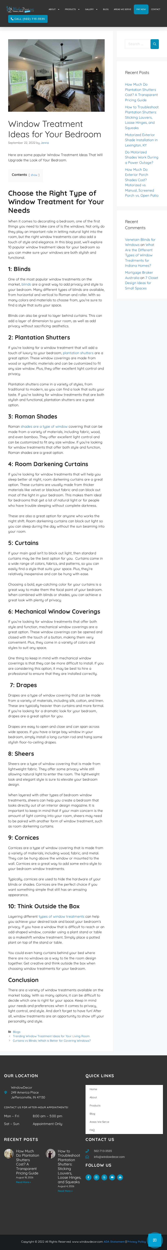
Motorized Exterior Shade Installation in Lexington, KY (141, 140)
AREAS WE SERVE (122, 9)
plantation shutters (78, 353)
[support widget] (154, 1240)
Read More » (23, 1182)
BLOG (106, 9)
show (34, 174)
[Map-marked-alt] (120, 1177)
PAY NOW (141, 9)
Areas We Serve (99, 1121)
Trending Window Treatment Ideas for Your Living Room (51, 1036)
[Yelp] (104, 1177)
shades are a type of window (44, 426)
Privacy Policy (136, 1241)
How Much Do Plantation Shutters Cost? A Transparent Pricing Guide (27, 1162)
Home (93, 1089)
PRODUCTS (70, 9)
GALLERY (89, 9)
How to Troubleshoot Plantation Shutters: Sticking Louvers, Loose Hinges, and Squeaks (142, 117)
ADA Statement (114, 1241)
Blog (92, 1113)
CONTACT (155, 9)
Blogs (16, 1032)
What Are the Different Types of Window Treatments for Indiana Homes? (139, 255)
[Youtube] (112, 1177)
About (93, 1097)
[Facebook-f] (88, 1177)
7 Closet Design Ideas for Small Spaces (141, 283)
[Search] (155, 44)
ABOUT (52, 9)
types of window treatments (61, 916)
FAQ (92, 1130)
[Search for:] (138, 44)
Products (95, 1105)
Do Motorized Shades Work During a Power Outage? (141, 157)
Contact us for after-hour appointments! (36, 1107)
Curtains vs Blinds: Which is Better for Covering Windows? (52, 1040)
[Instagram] (96, 1177)
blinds (26, 284)
